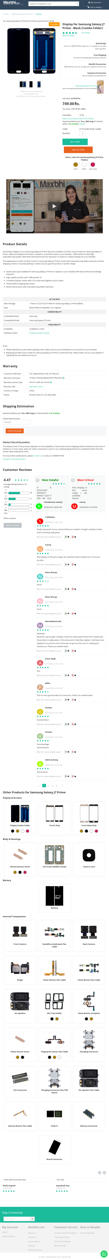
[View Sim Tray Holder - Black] (52, 1018)
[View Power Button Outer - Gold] (17, 1057)
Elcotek (68, 1257)
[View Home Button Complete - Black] (86, 1018)
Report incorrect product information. (78, 118)
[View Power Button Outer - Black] (22, 1057)
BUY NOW (75, 141)
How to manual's (87, 1233)
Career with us (34, 1241)
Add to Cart (78, 149)
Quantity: (66, 133)
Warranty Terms (36, 386)
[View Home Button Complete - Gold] (91, 1018)
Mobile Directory (35, 1250)
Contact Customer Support (65, 1233)
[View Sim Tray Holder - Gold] (56, 1018)
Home (5, 14)
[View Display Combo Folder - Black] (12, 831)
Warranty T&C (60, 1245)
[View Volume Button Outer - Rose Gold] (25, 872)
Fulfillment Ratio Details (39, 333)
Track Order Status (62, 1237)
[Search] (77, 4)
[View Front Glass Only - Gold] (81, 831)
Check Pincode (15, 430)
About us (32, 1233)
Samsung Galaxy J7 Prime (22, 14)
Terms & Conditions (62, 1241)
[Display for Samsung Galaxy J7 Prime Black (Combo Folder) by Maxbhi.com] (31, 50)
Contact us (32, 1237)
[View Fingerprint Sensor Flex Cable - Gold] (54, 1057)
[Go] (32, 1219)
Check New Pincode (11, 418)
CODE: (65, 129)
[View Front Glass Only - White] (91, 831)
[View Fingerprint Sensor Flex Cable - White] (59, 1057)
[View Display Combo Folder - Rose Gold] (27, 831)
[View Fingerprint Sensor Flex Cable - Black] (49, 1057)
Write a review (68, 35)
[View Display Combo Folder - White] (22, 831)
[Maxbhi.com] (13, 2)
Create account (8, 1236)
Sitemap (31, 1245)
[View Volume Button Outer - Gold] (15, 872)
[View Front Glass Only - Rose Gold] (96, 831)
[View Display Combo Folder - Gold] (17, 831)
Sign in (5, 1232)
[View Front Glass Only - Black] (86, 831)
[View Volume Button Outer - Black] (20, 872)
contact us (38, 455)
